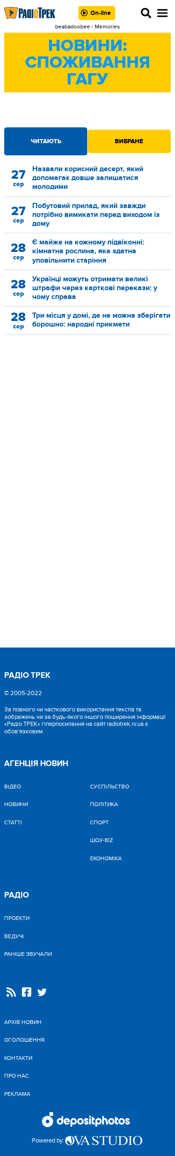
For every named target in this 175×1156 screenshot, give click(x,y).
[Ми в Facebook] (26, 993)
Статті (13, 822)
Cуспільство (109, 786)
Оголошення (24, 1040)
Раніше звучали (28, 954)
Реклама (17, 1094)
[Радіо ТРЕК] (30, 12)
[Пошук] (146, 13)
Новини (16, 804)
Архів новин (23, 1022)
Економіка (106, 858)
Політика (104, 804)
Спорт (99, 822)
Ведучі (14, 936)
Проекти (16, 918)
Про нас (16, 1075)
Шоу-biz (101, 840)
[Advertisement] (88, 423)
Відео (12, 786)
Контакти (18, 1058)
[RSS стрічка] (11, 993)
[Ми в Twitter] (42, 993)
